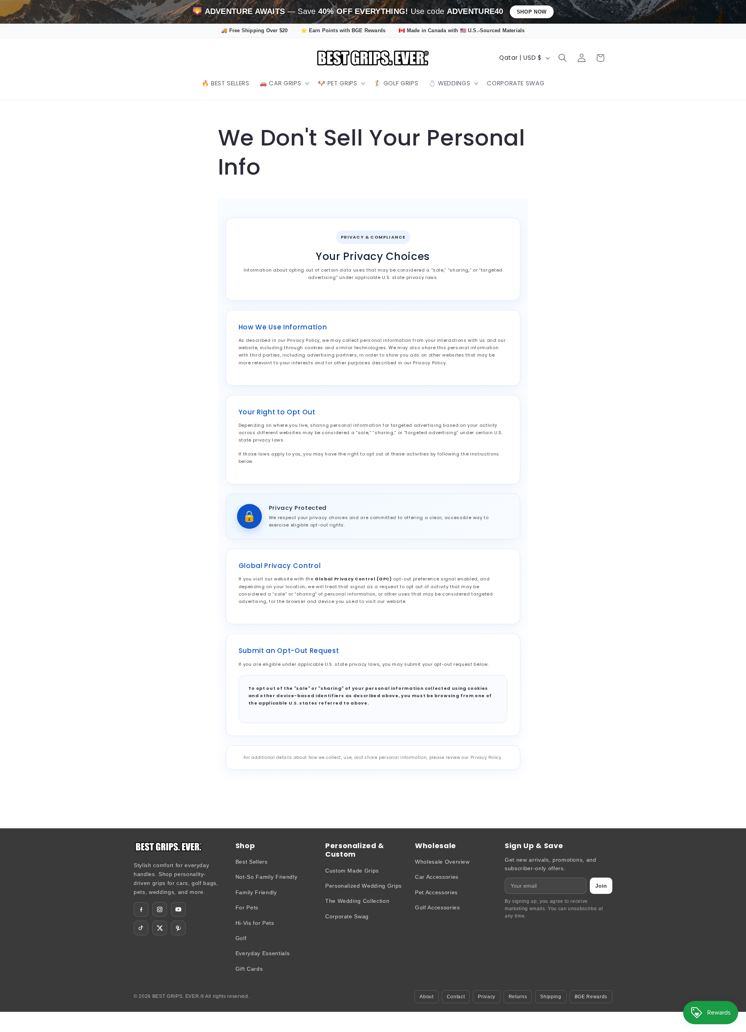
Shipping (550, 996)
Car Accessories (436, 877)
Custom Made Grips (352, 871)
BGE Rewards (591, 996)
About (426, 996)
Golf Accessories (437, 907)
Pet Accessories (436, 892)
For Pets (246, 907)
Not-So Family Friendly (266, 877)
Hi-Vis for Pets (254, 923)
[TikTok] (141, 928)
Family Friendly (256, 892)
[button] (283, 83)
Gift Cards (249, 969)
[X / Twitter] (159, 928)
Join (601, 886)
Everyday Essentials (262, 953)
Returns (518, 996)
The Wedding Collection (357, 901)
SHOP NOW (532, 12)
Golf (241, 938)
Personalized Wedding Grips (363, 886)
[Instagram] (159, 909)
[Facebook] (141, 909)
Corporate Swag (347, 916)
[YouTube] (178, 909)
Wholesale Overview (442, 862)
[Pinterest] (178, 928)
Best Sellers (251, 862)
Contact (456, 996)
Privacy (486, 996)
